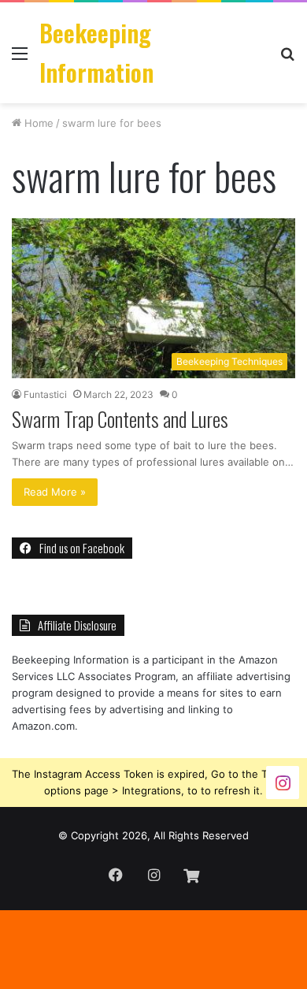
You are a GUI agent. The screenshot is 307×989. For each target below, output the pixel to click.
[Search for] (287, 58)
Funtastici (45, 394)
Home (37, 123)
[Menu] (20, 58)
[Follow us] (282, 782)
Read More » (55, 491)
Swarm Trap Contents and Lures (120, 418)
